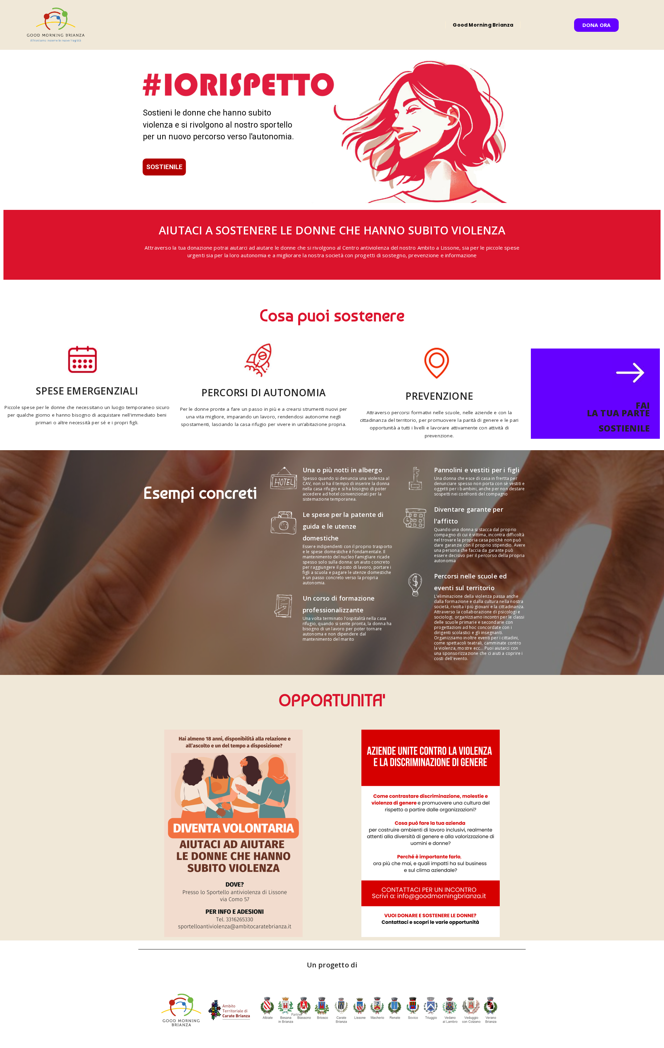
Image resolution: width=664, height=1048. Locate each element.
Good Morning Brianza (483, 24)
